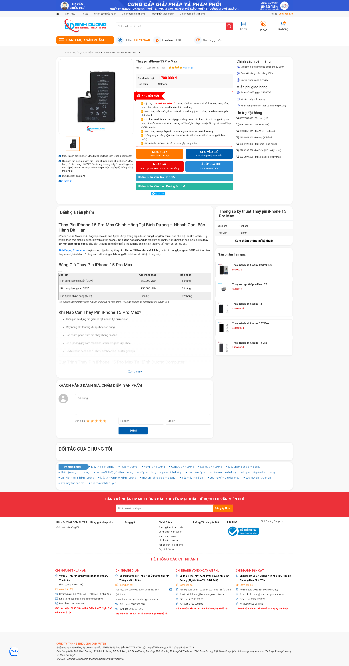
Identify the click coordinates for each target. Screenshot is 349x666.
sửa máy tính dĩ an (192, 477)
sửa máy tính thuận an (258, 477)
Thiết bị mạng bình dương (75, 472)
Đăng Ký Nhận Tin (223, 509)
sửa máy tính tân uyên (103, 483)
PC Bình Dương (129, 466)
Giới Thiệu (70, 13)
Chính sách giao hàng (133, 13)
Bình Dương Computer (272, 521)
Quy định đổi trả (166, 549)
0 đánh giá (188, 67)
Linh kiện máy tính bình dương (77, 477)
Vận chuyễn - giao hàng (171, 544)
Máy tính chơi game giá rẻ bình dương (160, 472)
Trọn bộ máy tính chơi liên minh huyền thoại (212, 472)
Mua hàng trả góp (168, 536)
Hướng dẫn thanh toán (162, 13)
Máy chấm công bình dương (244, 466)
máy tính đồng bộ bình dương (158, 477)
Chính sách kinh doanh (170, 531)
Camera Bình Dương (182, 466)
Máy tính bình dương (102, 466)
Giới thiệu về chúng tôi (67, 527)
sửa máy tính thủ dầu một (224, 477)
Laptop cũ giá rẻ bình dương (259, 472)
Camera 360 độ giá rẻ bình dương (114, 472)
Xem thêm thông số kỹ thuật (254, 240)
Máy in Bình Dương (154, 466)
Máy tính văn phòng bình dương (118, 477)
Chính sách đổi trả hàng (192, 13)
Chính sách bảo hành (105, 13)
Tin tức (84, 13)
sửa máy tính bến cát (72, 483)
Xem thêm (64, 181)
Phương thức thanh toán (171, 527)
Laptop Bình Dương (211, 466)
